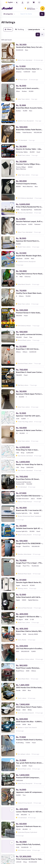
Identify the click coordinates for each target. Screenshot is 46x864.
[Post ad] (42, 8)
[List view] (38, 34)
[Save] (12, 45)
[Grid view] (42, 34)
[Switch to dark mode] (17, 2)
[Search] (42, 14)
